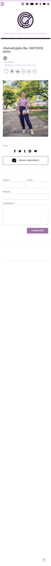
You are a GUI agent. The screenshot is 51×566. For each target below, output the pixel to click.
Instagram (23, 4)
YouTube (32, 4)
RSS (48, 4)
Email (35, 151)
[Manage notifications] (44, 560)
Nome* (6, 180)
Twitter (36, 4)
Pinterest (27, 4)
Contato (44, 4)
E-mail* (29, 180)
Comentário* (9, 203)
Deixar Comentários (29, 160)
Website (6, 192)
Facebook (15, 151)
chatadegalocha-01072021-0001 (23, 50)
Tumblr (40, 4)
